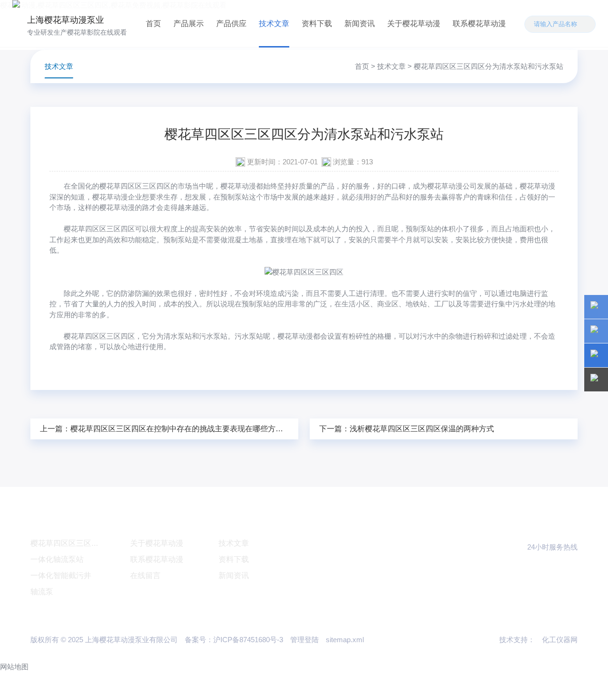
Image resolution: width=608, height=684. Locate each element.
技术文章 (274, 23)
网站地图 (14, 667)
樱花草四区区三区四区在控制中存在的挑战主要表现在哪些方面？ (180, 429)
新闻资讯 (359, 23)
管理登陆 (304, 640)
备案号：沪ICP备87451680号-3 (234, 640)
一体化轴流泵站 (57, 559)
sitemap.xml (345, 640)
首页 (153, 23)
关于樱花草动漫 (413, 23)
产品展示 (188, 23)
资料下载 (317, 23)
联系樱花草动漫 (479, 23)
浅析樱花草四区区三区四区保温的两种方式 (422, 429)
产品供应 (231, 23)
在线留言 (145, 575)
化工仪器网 (560, 640)
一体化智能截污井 (60, 575)
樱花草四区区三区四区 (99, 229)
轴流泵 (41, 592)
